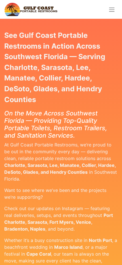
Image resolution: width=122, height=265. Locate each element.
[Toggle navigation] (112, 9)
